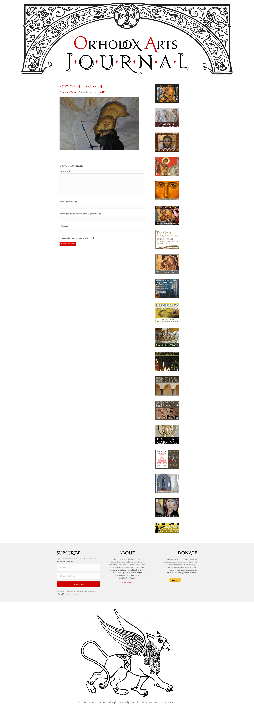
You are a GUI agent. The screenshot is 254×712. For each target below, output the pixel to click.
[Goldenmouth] (167, 527)
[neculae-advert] (167, 166)
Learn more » (127, 582)
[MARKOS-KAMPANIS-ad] (167, 337)
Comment (65, 171)
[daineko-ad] (167, 117)
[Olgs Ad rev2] (167, 93)
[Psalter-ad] (167, 458)
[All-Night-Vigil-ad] (167, 288)
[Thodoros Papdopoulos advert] (167, 215)
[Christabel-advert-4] (167, 263)
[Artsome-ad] (167, 507)
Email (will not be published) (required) (80, 213)
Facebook (134, 702)
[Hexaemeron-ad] (167, 312)
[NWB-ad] (167, 385)
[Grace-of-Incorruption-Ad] (167, 239)
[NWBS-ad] (167, 410)
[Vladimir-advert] (167, 141)
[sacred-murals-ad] (167, 483)
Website (64, 225)
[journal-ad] (167, 434)
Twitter (144, 702)
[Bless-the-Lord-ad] (167, 361)
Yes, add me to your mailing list (77, 237)
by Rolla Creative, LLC (162, 702)
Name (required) (68, 201)
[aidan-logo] (167, 190)
